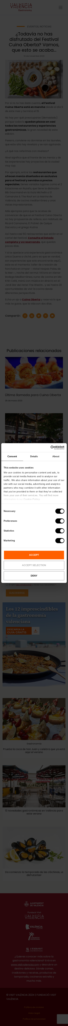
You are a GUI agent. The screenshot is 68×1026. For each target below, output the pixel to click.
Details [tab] (34, 456)
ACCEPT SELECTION (34, 565)
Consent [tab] (12, 456)
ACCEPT (34, 555)
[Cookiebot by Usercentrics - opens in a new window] (50, 448)
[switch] (59, 520)
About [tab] (55, 456)
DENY (34, 575)
